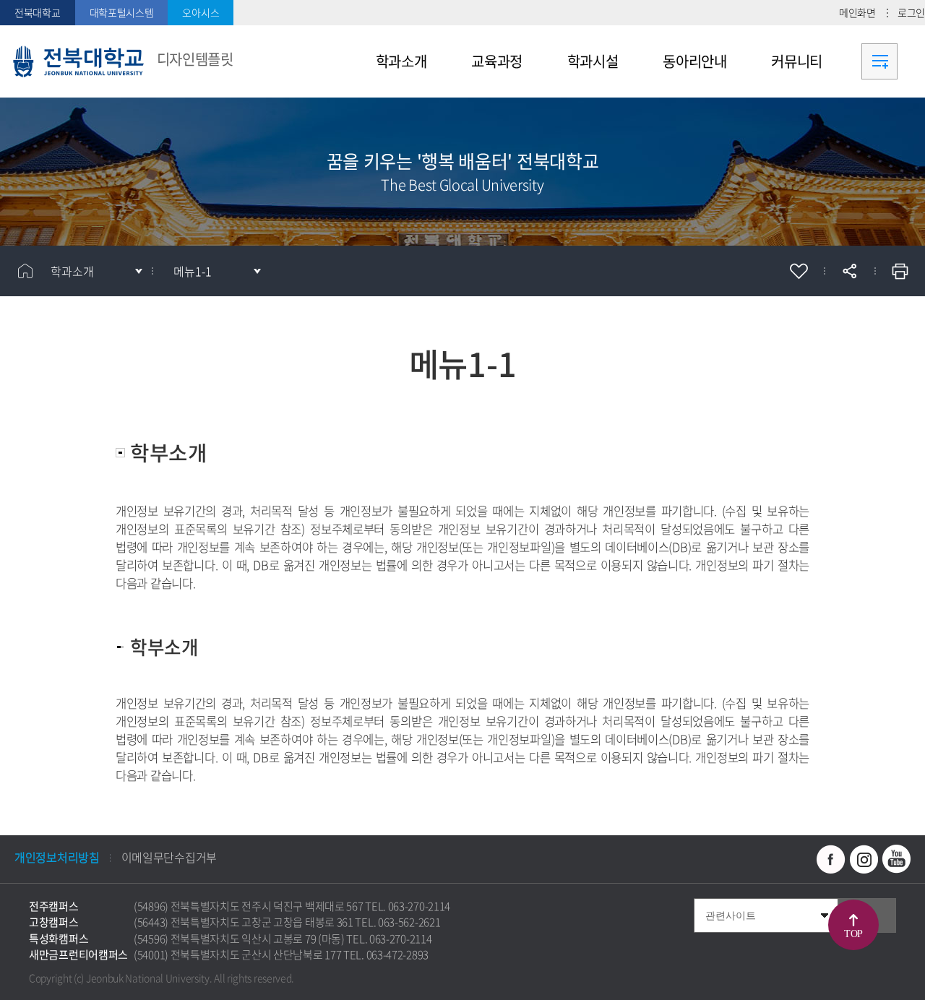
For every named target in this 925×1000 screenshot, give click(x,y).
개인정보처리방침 (57, 857)
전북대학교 (37, 12)
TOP (853, 933)
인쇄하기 (899, 271)
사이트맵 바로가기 (879, 61)
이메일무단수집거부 (169, 857)
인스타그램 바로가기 (863, 859)
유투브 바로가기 (896, 859)
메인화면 (857, 12)
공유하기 (849, 271)
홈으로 (25, 271)
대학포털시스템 (122, 12)
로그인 (911, 12)
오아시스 (200, 12)
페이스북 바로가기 (831, 859)
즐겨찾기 (798, 271)
